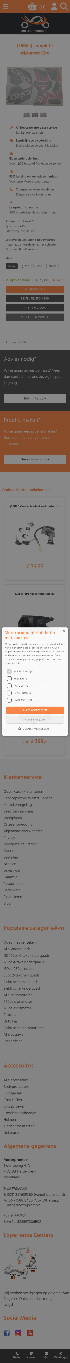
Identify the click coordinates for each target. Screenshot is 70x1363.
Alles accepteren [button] (35, 710)
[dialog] (35, 681)
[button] (35, 728)
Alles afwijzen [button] (35, 719)
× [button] (63, 631)
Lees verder (27, 663)
